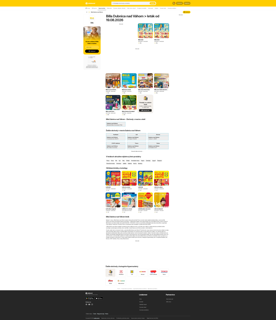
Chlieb (128, 160)
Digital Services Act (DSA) (152, 318)
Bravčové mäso (111, 163)
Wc (116, 160)
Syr (120, 160)
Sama (121, 238)
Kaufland (163, 237)
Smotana (118, 163)
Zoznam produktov (172, 8)
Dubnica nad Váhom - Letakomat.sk (128, 221)
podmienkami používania (91, 66)
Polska (106, 313)
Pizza (108, 160)
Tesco (118, 238)
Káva (112, 160)
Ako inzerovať (169, 299)
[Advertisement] (121, 35)
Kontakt (141, 301)
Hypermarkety (150, 237)
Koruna (107, 238)
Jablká (124, 163)
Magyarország (100, 313)
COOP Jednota (113, 238)
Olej (123, 160)
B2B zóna (168, 301)
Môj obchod (126, 238)
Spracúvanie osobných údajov (138, 318)
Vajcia (142, 160)
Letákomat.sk (96, 318)
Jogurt (154, 160)
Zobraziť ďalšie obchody (136, 151)
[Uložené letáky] (173, 3)
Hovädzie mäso (135, 160)
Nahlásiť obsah (143, 304)
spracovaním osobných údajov (92, 67)
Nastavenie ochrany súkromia (107, 318)
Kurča (134, 163)
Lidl (166, 237)
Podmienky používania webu (122, 318)
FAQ (140, 299)
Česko (94, 313)
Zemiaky (148, 160)
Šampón (159, 160)
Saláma (130, 163)
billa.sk (126, 231)
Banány (140, 163)
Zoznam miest (163, 8)
